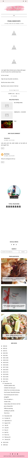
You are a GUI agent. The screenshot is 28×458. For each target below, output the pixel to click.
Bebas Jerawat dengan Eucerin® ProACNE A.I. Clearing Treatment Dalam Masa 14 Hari (14, 306)
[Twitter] (13, 244)
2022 (4, 355)
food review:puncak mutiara (11, 394)
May (5, 430)
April (5, 432)
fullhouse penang (8, 408)
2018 (4, 365)
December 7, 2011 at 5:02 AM (9, 140)
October (6, 418)
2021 (4, 358)
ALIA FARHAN (9, 456)
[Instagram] (25, 1)
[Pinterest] (17, 454)
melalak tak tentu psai (9, 388)
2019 (4, 362)
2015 (4, 372)
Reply (3, 148)
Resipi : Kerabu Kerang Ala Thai (14, 335)
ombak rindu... (7, 401)
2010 (4, 442)
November (7, 416)
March (6, 434)
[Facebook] (23, 1)
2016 (4, 369)
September (7, 420)
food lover (9, 23)
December (7, 383)
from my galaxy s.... (9, 399)
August (6, 423)
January (6, 439)
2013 (4, 376)
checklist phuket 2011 (9, 385)
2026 (4, 346)
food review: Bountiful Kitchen (12, 392)
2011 (4, 381)
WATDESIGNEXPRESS (20, 456)
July (5, 425)
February (6, 437)
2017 (4, 367)
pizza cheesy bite (14, 21)
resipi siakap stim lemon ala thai (12, 404)
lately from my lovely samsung (12, 390)
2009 (4, 445)
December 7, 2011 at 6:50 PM (9, 155)
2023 (4, 353)
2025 (4, 348)
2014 (4, 374)
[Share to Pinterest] (17, 93)
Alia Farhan (6, 154)
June (5, 427)
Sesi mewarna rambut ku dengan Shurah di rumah (14, 279)
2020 (4, 360)
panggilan (6, 397)
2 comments (14, 96)
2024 (4, 350)
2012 (4, 379)
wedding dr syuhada (9, 410)
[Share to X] (13, 93)
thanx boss (7, 413)
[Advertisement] (14, 224)
